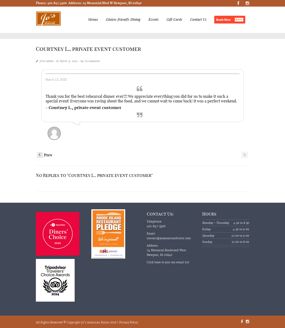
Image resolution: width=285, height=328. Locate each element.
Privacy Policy (128, 322)
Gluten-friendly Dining (123, 19)
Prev (45, 155)
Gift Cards (174, 19)
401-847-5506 (156, 226)
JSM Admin (46, 61)
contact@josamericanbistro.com (169, 238)
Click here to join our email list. (168, 262)
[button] (229, 19)
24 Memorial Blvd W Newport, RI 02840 (112, 3)
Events (154, 19)
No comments (92, 61)
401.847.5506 (57, 3)
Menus (93, 19)
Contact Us (198, 19)
